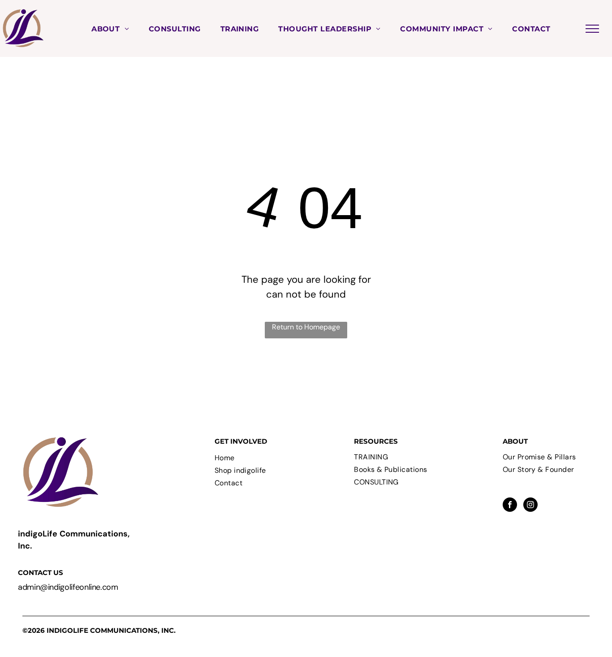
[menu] (592, 28)
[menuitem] (110, 28)
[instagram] (530, 505)
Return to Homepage (306, 327)
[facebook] (510, 505)
